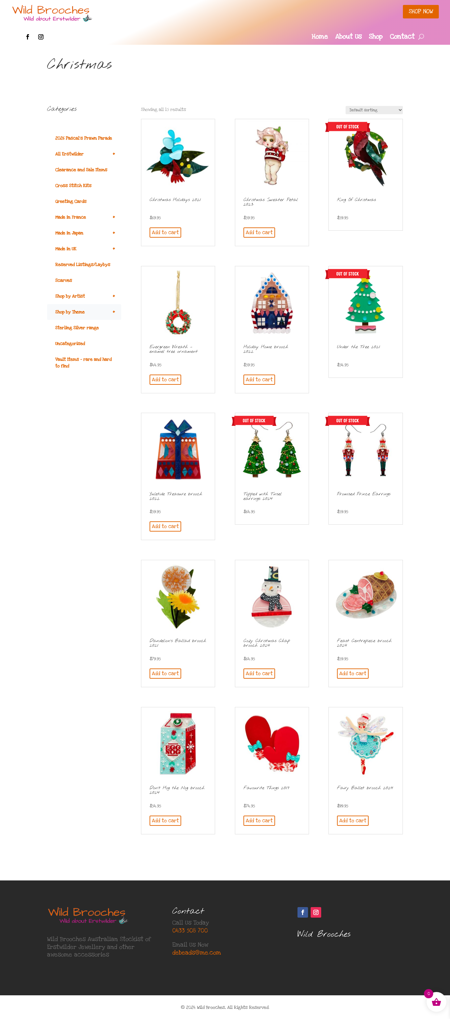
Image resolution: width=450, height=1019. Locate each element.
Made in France (85, 217)
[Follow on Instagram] (41, 37)
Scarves (63, 280)
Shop (376, 37)
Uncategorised (70, 344)
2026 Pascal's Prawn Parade (83, 138)
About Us (348, 37)
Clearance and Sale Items (81, 170)
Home (320, 37)
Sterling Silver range (77, 328)
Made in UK (85, 249)
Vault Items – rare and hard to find (83, 362)
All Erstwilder (85, 154)
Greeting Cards (71, 201)
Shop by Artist (85, 296)
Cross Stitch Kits (73, 186)
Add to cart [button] (165, 232)
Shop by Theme (85, 312)
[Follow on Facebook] (27, 37)
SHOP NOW (421, 11)
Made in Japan (85, 233)
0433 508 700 (190, 930)
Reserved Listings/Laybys (82, 265)
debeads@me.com (196, 952)
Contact (402, 37)
